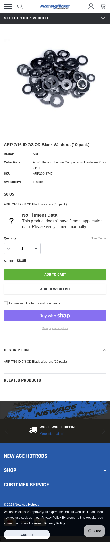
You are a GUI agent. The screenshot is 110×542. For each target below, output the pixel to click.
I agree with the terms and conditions (34, 303)
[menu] (8, 6)
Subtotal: (10, 261)
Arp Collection (42, 162)
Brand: (9, 154)
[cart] (103, 6)
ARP (36, 154)
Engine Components (68, 162)
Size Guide (98, 238)
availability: (12, 182)
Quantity (10, 238)
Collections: (12, 162)
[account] (91, 6)
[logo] (55, 6)
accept (26, 535)
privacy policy (54, 523)
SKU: (8, 173)
